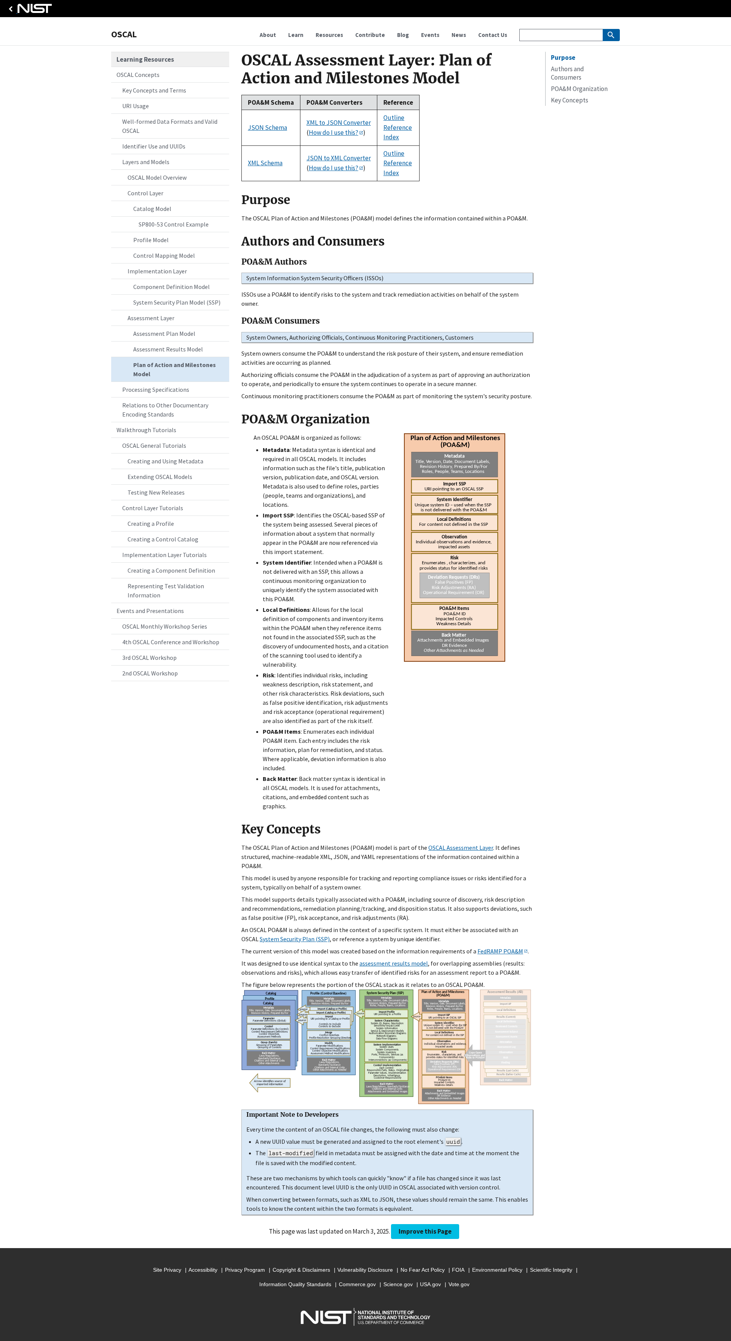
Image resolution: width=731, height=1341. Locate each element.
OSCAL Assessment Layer (460, 847)
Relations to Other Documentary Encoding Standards (165, 409)
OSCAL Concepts (138, 74)
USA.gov (430, 1284)
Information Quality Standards (295, 1284)
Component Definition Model (171, 287)
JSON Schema (267, 127)
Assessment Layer (151, 318)
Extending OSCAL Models (160, 477)
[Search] (611, 35)
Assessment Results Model (168, 349)
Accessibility (202, 1270)
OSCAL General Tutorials (154, 445)
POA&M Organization (579, 89)
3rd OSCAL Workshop (149, 657)
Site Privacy (167, 1270)
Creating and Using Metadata (165, 461)
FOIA (458, 1270)
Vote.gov (458, 1284)
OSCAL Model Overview (157, 177)
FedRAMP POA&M (500, 951)
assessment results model (393, 963)
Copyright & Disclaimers (301, 1270)
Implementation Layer (157, 271)
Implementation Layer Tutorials (164, 555)
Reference (397, 127)
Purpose (563, 57)
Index (391, 137)
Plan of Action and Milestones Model (174, 369)
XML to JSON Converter (338, 122)
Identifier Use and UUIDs (153, 146)
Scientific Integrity (551, 1270)
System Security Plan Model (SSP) (176, 302)
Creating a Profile (151, 523)
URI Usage (135, 106)
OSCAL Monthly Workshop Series (164, 626)
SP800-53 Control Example (174, 224)
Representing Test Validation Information (166, 590)
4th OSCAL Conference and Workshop (170, 642)
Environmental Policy (497, 1270)
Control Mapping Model (164, 255)
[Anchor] (236, 200)
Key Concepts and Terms (154, 90)
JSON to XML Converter (338, 158)
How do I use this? (333, 132)
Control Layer (145, 193)
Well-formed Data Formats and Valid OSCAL (169, 126)
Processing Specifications (155, 389)
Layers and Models (145, 162)
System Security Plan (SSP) (295, 939)
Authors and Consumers (567, 73)
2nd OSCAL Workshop (150, 673)
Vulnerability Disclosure (365, 1270)
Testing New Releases (156, 492)
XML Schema (265, 163)
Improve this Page (425, 1231)
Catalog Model (152, 208)
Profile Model (151, 240)
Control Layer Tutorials (152, 508)
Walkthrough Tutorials (146, 430)
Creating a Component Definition (171, 570)
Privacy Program (245, 1270)
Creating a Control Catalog (163, 539)
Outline (393, 117)
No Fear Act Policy (423, 1270)
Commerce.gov (357, 1284)
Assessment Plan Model (164, 333)
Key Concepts (569, 100)
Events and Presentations (150, 611)
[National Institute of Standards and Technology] (29, 10)
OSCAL (124, 34)
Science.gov (398, 1284)
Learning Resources (145, 59)
